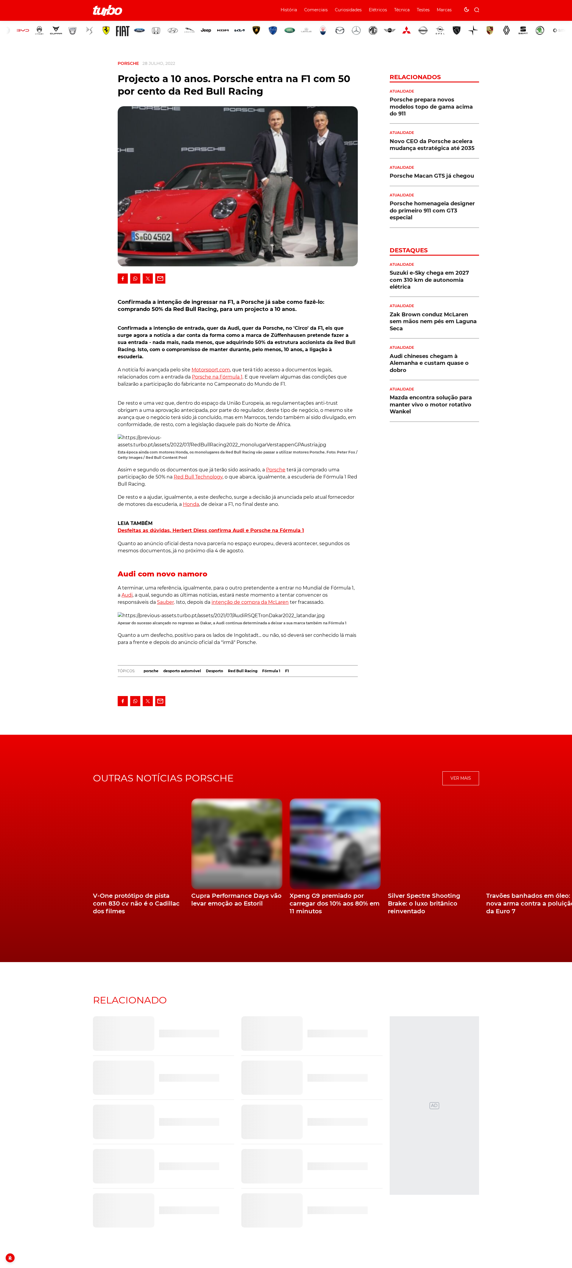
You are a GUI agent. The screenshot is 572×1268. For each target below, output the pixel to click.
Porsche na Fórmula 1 (217, 377)
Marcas (444, 9)
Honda (191, 504)
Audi (127, 595)
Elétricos (378, 9)
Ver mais (460, 778)
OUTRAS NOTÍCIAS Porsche (163, 778)
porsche (151, 671)
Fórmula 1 (271, 671)
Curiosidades (348, 9)
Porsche (128, 63)
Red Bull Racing (242, 671)
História (289, 9)
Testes (423, 9)
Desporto (214, 671)
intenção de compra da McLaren (250, 602)
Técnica (402, 9)
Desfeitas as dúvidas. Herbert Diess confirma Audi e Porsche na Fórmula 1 (211, 530)
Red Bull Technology (198, 477)
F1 (287, 671)
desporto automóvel (182, 671)
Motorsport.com (211, 370)
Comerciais (316, 9)
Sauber (165, 602)
